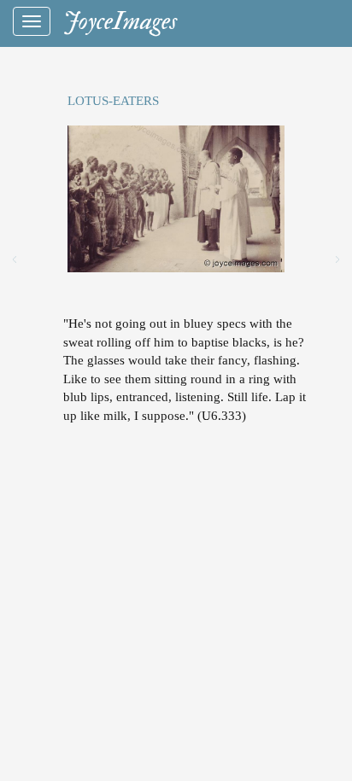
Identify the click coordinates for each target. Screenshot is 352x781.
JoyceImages (120, 21)
